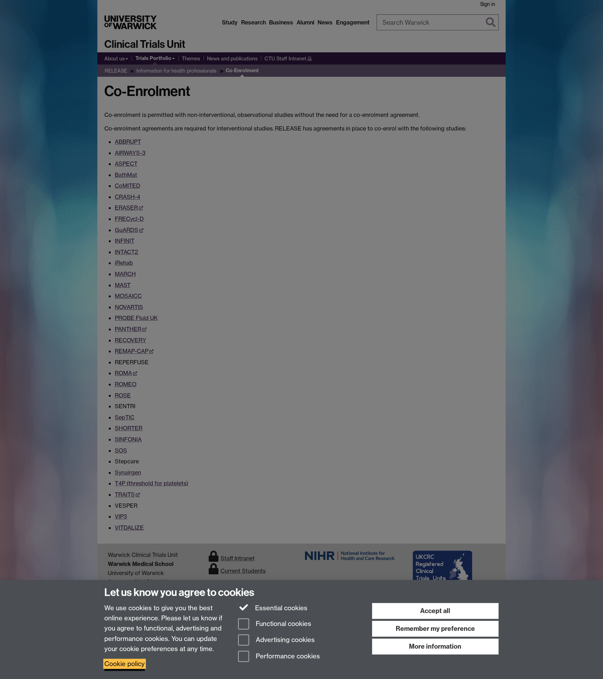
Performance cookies (287, 656)
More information (435, 646)
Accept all (435, 611)
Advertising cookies (284, 640)
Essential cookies (280, 608)
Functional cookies (282, 624)
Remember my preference (435, 629)
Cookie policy (124, 664)
